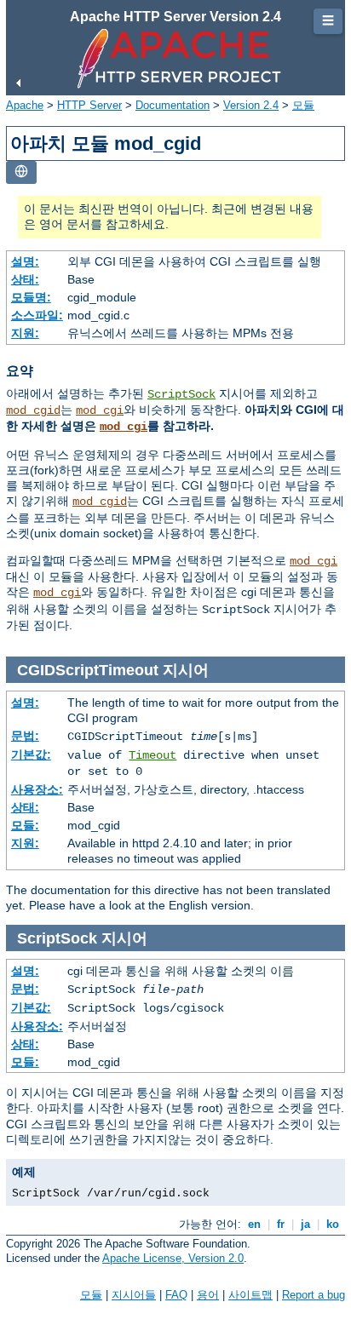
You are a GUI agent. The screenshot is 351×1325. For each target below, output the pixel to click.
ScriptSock (181, 394)
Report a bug (313, 1294)
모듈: (25, 825)
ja (305, 1224)
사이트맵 (250, 1294)
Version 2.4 (251, 105)
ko (332, 1224)
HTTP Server (89, 105)
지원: (25, 333)
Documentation (172, 105)
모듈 (303, 105)
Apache (24, 105)
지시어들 (134, 1294)
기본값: (31, 754)
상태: (25, 279)
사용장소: (37, 789)
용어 (208, 1294)
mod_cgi (100, 410)
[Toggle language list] (21, 172)
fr (280, 1224)
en (254, 1224)
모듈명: (31, 297)
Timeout (152, 755)
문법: (25, 736)
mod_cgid (33, 410)
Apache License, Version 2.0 (173, 1258)
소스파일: (37, 315)
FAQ (176, 1294)
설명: (25, 261)
